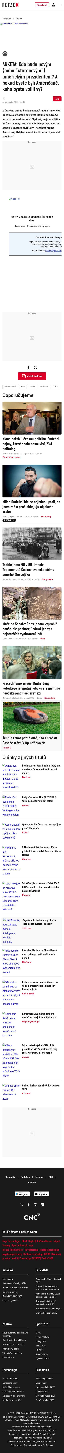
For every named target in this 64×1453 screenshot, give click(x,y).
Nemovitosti (17, 1249)
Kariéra (32, 1182)
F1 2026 (39, 1350)
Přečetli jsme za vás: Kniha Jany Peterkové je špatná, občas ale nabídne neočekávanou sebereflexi (31, 688)
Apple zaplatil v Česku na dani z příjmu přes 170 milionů (41, 826)
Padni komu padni (10, 1349)
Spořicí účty (41, 1383)
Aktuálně (7, 1270)
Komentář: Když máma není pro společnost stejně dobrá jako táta (39, 1015)
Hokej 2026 (41, 1341)
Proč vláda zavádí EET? (13, 1344)
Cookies (50, 1434)
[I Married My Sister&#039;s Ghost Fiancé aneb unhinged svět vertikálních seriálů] (11, 962)
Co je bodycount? (10, 1300)
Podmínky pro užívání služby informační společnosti (31, 1430)
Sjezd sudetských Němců (14, 1340)
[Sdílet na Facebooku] (28, 367)
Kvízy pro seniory (10, 1292)
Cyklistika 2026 (43, 1359)
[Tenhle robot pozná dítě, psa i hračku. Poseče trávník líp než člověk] (31, 718)
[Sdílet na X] (35, 367)
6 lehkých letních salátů (46, 1313)
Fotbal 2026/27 (42, 1337)
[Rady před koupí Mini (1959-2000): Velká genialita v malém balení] (11, 806)
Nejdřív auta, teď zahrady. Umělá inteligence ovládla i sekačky (39, 921)
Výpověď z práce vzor (12, 1353)
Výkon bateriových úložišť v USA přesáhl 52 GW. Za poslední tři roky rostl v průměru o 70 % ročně (39, 1049)
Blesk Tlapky (28, 1241)
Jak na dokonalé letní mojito (48, 1308)
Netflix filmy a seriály (11, 1400)
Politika (7, 1324)
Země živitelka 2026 (45, 1400)
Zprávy (19, 19)
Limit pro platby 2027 (45, 1387)
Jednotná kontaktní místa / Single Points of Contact (31, 1441)
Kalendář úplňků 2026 (12, 1296)
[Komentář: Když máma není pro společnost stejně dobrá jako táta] (11, 1025)
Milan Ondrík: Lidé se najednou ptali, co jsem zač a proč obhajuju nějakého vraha (31, 506)
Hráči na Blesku (44, 1241)
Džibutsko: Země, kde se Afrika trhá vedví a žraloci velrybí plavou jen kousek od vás (40, 985)
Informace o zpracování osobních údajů (27, 1434)
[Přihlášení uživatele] (53, 5)
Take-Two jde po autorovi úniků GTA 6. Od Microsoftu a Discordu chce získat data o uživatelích (41, 887)
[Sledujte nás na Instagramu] (35, 1204)
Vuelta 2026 (47, 1258)
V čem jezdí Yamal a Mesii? (15, 1287)
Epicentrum (7, 1279)
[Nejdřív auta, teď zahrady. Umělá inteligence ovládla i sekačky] (12, 931)
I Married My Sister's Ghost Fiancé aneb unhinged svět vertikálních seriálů (39, 954)
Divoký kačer (8, 1357)
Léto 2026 (42, 1270)
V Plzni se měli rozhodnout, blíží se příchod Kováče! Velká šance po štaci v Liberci (41, 851)
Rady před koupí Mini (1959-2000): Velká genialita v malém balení (39, 799)
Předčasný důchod (44, 1378)
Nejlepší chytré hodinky (13, 1391)
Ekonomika (42, 1370)
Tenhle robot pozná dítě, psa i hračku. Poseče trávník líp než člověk (30, 740)
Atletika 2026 (42, 1354)
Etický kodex (16, 1445)
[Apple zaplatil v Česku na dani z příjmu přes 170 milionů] (11, 831)
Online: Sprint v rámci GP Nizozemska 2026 (40, 1087)
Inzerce (39, 1177)
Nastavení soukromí (22, 1438)
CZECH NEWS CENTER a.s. (43, 1413)
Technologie (10, 1370)
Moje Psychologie (11, 1241)
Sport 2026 (42, 1324)
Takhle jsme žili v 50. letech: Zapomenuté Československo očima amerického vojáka (28, 569)
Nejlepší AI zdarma (11, 1387)
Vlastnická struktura (41, 1438)
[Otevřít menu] (60, 5)
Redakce (25, 1177)
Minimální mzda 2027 (45, 1396)
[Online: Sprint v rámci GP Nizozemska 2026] (11, 1092)
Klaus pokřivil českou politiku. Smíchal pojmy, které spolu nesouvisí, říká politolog (30, 444)
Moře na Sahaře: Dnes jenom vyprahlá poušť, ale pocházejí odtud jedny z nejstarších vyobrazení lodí (29, 629)
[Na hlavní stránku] (10, 4)
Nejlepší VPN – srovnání (13, 1396)
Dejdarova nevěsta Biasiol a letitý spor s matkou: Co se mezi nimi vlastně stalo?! (41, 769)
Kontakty (10, 1177)
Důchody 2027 (42, 1391)
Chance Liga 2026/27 (30, 1258)
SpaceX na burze (10, 1378)
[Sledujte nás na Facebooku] (28, 1204)
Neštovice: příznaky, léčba (14, 1283)
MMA (38, 1333)
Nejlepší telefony (10, 1383)
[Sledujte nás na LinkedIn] (42, 1204)
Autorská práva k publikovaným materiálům (31, 1427)
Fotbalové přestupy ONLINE (37, 1254)
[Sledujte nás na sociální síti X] (21, 1204)
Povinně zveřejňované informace (38, 1445)
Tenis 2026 (41, 1346)
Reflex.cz (6, 19)
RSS (51, 1177)
